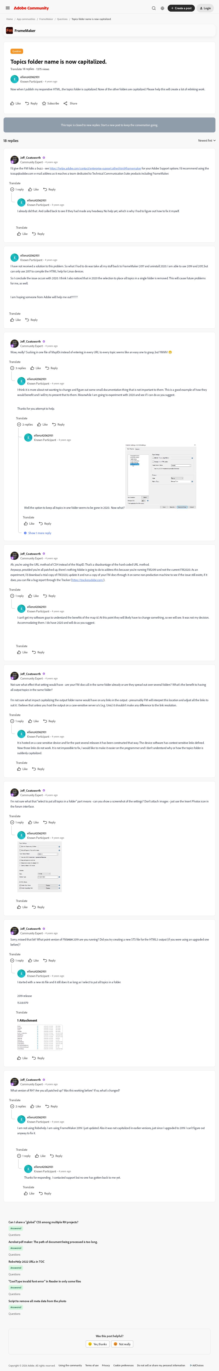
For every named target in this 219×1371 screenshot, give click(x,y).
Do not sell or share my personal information (161, 1365)
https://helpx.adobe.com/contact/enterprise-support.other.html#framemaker (95, 168)
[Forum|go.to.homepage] (31, 8)
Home (9, 19)
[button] (7, 9)
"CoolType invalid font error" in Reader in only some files (45, 1281)
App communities (26, 19)
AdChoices (198, 1365)
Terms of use (92, 1365)
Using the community (70, 1365)
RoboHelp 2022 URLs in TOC (26, 1261)
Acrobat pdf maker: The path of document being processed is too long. (53, 1242)
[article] (109, 174)
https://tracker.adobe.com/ (88, 580)
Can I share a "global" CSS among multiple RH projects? (43, 1222)
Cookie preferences (123, 1365)
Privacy (106, 1365)
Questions (62, 19)
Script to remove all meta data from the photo (37, 1301)
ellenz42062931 (30, 77)
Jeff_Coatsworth (30, 157)
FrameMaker (46, 19)
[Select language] (162, 8)
